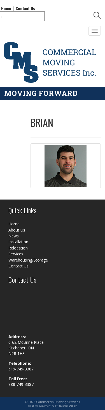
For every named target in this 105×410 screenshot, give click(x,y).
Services (15, 253)
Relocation (18, 248)
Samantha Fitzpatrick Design (59, 405)
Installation (18, 241)
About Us (16, 230)
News (13, 236)
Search (97, 16)
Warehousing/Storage (28, 260)
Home (6, 8)
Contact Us (25, 8)
